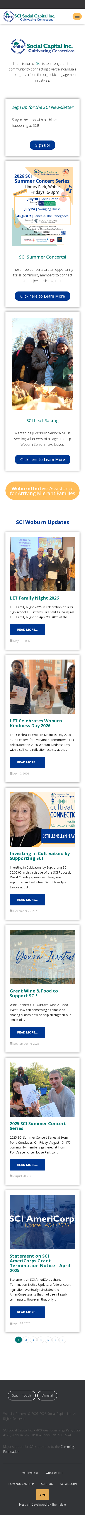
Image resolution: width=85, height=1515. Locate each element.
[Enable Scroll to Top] (76, 1506)
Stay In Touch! (21, 1395)
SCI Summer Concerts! (42, 257)
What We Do (54, 1473)
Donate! (47, 1395)
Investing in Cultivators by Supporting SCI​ (40, 855)
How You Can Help (21, 1484)
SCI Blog (47, 1484)
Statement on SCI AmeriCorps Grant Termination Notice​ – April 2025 (40, 1263)
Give (42, 1494)
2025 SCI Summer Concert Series (38, 1126)
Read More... (27, 629)
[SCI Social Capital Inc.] (31, 16)
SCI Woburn (68, 1484)
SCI (38, 63)
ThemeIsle (59, 1504)
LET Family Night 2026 (34, 597)
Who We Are (30, 1473)
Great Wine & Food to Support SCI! (34, 993)
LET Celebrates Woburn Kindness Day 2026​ (36, 723)
